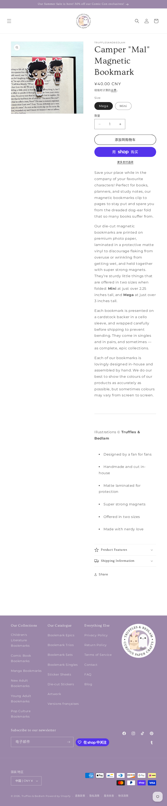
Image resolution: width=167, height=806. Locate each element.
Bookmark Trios (61, 645)
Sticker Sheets (59, 674)
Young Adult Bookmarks (21, 698)
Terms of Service (98, 655)
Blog (88, 684)
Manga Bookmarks (26, 671)
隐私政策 (94, 795)
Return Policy (95, 645)
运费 (113, 90)
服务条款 (109, 795)
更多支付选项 (125, 162)
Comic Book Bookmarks (21, 658)
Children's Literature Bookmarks (20, 640)
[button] (9, 21)
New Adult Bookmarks (20, 683)
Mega (103, 106)
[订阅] (68, 742)
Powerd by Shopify (58, 796)
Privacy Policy (96, 635)
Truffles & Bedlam (33, 796)
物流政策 (123, 795)
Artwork (54, 694)
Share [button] (103, 574)
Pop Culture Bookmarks (21, 713)
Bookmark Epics (61, 635)
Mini (123, 106)
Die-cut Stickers (61, 684)
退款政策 (80, 795)
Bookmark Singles (63, 665)
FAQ (88, 674)
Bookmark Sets (60, 655)
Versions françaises (63, 704)
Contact (90, 665)
